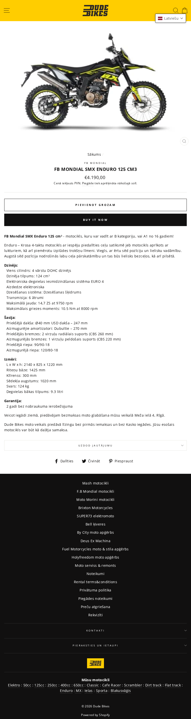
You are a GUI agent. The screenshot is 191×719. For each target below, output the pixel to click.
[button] (170, 18)
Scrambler (133, 685)
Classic (93, 685)
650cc (79, 685)
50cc (27, 685)
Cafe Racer (111, 685)
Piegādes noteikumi (95, 598)
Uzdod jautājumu (95, 445)
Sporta (101, 690)
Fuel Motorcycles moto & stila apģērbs (95, 549)
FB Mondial (95, 163)
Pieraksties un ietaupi (95, 645)
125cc (39, 685)
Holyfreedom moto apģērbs (95, 557)
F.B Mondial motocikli (95, 491)
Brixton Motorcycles (95, 507)
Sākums (94, 154)
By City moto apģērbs (95, 532)
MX (78, 690)
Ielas (89, 690)
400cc (66, 685)
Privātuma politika (95, 590)
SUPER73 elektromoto (95, 516)
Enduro (66, 690)
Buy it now (95, 220)
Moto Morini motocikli (95, 499)
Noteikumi (95, 573)
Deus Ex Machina (95, 540)
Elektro (14, 685)
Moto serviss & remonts (95, 565)
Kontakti (95, 630)
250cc (52, 685)
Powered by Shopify (95, 715)
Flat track (173, 685)
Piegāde (88, 183)
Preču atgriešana (95, 606)
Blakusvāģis (121, 690)
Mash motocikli (95, 483)
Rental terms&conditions (95, 581)
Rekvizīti (95, 615)
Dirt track (153, 685)
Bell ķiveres (95, 524)
